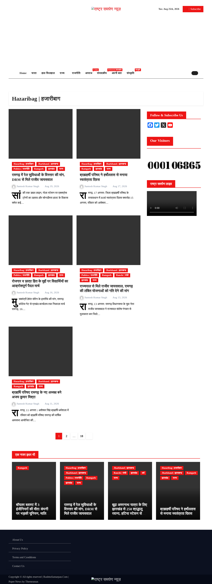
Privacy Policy (20, 548)
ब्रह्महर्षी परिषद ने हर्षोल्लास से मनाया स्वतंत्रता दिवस (178, 511)
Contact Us (18, 566)
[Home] (13, 73)
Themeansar (31, 581)
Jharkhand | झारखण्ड (48, 164)
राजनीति (76, 73)
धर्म (143, 473)
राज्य (62, 73)
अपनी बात (117, 73)
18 (81, 436)
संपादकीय (103, 71)
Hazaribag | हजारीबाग (23, 164)
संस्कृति (132, 71)
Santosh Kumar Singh (28, 186)
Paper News (15, 581)
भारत (34, 73)
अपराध (90, 71)
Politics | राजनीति (21, 169)
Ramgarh (39, 169)
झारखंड (51, 169)
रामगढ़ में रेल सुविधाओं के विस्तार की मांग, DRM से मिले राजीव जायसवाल (80, 509)
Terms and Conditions (24, 557)
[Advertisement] (106, 43)
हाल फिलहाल (48, 73)
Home (23, 73)
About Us (17, 539)
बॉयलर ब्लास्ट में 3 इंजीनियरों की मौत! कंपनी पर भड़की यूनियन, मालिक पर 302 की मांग (32, 511)
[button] (202, 73)
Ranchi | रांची (122, 275)
